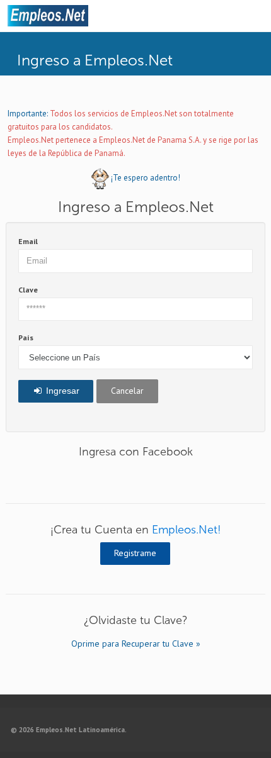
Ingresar (61, 391)
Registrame (135, 553)
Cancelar (127, 390)
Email (28, 241)
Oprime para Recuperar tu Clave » (135, 643)
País (25, 337)
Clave (28, 289)
